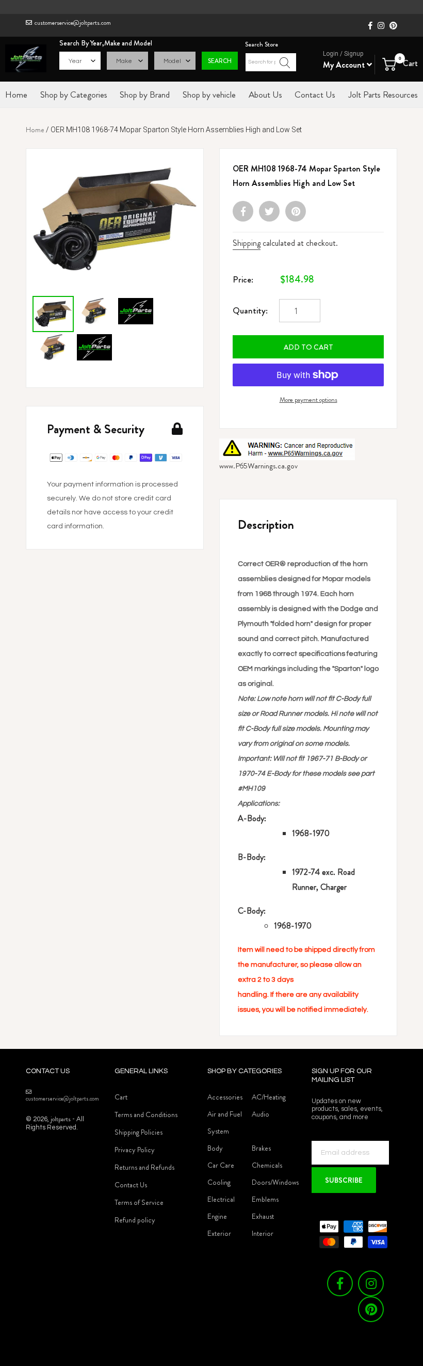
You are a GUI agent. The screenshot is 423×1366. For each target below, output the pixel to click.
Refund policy (135, 1220)
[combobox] (271, 62)
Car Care (220, 1165)
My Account (345, 65)
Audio (260, 1114)
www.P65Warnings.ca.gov (258, 466)
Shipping (247, 243)
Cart (121, 1097)
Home (35, 129)
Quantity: (250, 310)
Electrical (221, 1199)
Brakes (261, 1148)
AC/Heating (269, 1097)
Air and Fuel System (224, 1122)
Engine (217, 1216)
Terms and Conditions (146, 1114)
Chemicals (267, 1165)
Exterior (219, 1233)
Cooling (219, 1182)
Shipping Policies (138, 1132)
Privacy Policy (135, 1149)
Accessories (224, 1097)
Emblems (265, 1199)
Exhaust (263, 1216)
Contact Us (131, 1185)
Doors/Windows (275, 1182)
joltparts (61, 1119)
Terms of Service (139, 1202)
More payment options (308, 399)
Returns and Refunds (144, 1167)
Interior (262, 1233)
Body (215, 1148)
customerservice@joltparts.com (73, 22)
